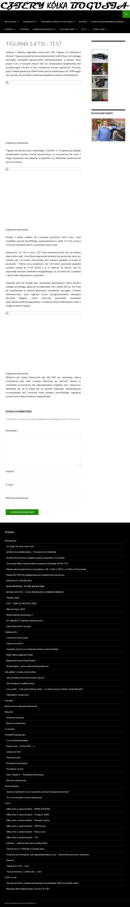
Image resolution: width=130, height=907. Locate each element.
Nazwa (10, 471)
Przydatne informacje (16, 763)
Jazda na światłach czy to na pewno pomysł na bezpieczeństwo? (37, 791)
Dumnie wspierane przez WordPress (20, 903)
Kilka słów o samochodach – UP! (22, 837)
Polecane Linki (13, 757)
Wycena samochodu (16, 780)
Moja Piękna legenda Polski (19, 654)
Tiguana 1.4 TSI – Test (17, 866)
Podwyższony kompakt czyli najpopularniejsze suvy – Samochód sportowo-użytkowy (47, 854)
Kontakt (83, 22)
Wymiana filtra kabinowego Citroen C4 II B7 (28, 888)
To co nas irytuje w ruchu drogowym (24, 797)
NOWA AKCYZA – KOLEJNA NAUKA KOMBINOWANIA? (35, 592)
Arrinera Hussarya (15, 717)
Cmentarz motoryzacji (17, 637)
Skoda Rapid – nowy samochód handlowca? (27, 666)
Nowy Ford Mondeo (16, 723)
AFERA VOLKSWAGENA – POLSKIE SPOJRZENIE (31, 552)
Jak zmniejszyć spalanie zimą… (20, 683)
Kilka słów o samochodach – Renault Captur (28, 820)
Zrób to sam (99, 29)
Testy (84, 29)
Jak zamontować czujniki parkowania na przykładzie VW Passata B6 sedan (42, 883)
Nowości (9, 29)
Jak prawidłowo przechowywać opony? (25, 677)
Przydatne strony (14, 769)
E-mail (10, 484)
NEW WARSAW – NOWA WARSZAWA (25, 586)
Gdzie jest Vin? (13, 751)
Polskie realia (12, 597)
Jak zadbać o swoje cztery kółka (57, 22)
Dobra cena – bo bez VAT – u (20, 746)
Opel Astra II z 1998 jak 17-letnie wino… (26, 848)
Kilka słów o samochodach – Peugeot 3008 (27, 814)
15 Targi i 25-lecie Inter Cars (20, 546)
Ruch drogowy (67, 29)
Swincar (10, 860)
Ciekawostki (29, 22)
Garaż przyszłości (14, 643)
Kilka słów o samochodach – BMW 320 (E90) (28, 808)
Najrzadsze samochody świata (21, 660)
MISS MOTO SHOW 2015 (19, 580)
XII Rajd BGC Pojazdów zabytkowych (24, 620)
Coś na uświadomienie (17, 740)
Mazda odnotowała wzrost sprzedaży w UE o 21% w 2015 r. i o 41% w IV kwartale (46, 569)
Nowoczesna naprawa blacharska (107, 22)
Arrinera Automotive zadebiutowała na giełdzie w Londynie (35, 557)
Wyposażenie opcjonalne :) (19, 614)
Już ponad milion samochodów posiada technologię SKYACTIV (37, 563)
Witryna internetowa (17, 497)
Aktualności (11, 22)
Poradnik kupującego (43, 29)
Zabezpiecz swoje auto (17, 694)
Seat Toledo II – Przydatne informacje (25, 774)
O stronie (24, 29)
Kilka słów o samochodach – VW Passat (26, 826)
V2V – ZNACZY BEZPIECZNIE (21, 603)
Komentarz (12, 430)
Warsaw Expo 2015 (15, 609)
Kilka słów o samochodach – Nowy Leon (26, 831)
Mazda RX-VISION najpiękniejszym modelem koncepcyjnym (35, 574)
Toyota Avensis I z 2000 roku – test (23, 871)
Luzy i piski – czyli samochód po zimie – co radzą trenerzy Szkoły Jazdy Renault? (44, 689)
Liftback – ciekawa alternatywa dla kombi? (26, 843)
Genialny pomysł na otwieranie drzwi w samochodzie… (33, 649)
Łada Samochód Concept (18, 626)
